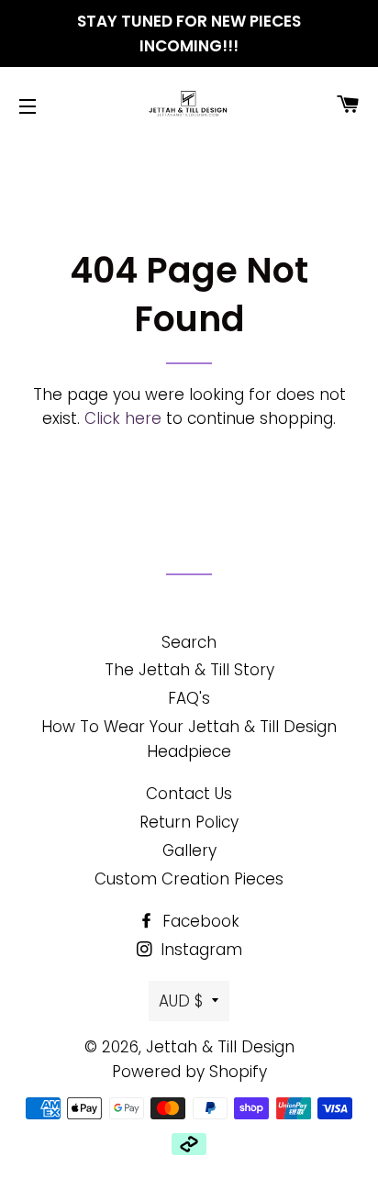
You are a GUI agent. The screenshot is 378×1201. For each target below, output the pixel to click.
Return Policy (189, 822)
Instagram (199, 950)
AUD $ (181, 1001)
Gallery (189, 851)
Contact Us (189, 794)
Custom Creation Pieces (189, 879)
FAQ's (189, 698)
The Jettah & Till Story (189, 670)
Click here (122, 418)
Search (189, 642)
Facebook (198, 921)
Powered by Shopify (189, 1072)
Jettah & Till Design (220, 1047)
